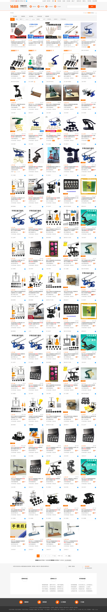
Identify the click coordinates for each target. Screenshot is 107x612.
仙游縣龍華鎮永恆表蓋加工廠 (55, 591)
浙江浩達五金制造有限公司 (68, 138)
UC (76, 609)
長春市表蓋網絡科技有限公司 (63, 584)
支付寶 (79, 609)
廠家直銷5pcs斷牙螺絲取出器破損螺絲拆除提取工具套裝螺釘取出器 (53, 42)
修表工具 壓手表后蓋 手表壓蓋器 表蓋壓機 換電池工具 (88, 136)
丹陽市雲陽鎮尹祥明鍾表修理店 (33, 138)
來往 (83, 609)
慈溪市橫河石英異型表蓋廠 (47, 586)
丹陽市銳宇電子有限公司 (15, 45)
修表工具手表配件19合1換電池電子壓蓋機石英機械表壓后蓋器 (88, 417)
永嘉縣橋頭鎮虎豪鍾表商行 (33, 76)
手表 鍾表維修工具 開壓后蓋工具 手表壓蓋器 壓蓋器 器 (18, 261)
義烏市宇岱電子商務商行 (85, 138)
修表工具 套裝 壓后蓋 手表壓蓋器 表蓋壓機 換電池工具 (88, 105)
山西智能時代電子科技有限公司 (77, 591)
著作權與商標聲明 (46, 607)
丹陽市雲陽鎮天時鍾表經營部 (68, 544)
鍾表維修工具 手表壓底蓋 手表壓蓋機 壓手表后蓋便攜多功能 (18, 74)
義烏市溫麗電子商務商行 (68, 76)
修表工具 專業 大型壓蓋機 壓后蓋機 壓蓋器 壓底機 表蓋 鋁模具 (53, 105)
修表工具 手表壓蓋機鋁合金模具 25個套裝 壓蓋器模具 (36, 261)
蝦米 (58, 609)
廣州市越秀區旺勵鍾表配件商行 (85, 201)
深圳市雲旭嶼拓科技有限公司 (15, 76)
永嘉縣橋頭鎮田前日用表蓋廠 (63, 591)
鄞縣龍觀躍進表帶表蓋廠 (54, 588)
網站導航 (76, 607)
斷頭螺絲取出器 (22, 46)
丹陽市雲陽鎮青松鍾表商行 (85, 76)
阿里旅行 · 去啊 (49, 609)
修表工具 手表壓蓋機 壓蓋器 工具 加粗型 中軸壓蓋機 (18, 479)
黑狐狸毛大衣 (88, 588)
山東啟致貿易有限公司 (83, 586)
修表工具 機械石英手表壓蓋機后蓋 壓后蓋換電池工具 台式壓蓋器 (71, 74)
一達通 (92, 609)
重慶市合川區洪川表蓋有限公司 (48, 591)
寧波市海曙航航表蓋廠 (46, 588)
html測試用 (88, 586)
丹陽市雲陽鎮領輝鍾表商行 (85, 450)
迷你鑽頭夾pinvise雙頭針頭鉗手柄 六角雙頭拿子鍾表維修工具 (71, 42)
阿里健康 (89, 609)
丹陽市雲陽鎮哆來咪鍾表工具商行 (33, 544)
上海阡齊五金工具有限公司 (33, 201)
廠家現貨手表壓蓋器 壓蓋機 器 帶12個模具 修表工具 (18, 136)
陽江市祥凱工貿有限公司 (50, 232)
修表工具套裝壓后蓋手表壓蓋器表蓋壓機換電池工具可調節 (18, 510)
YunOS (67, 609)
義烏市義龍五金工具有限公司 (85, 169)
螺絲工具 (48, 46)
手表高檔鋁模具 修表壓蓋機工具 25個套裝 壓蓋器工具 (71, 198)
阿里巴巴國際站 (18, 609)
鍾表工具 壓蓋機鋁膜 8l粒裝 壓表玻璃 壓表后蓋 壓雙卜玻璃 (53, 261)
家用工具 (12, 46)
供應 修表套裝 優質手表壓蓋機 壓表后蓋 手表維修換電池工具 (88, 42)
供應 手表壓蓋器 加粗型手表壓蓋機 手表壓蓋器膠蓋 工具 (88, 261)
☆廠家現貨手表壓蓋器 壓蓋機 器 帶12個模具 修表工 (71, 167)
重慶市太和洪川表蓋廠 (54, 584)
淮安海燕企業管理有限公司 (85, 232)
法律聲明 (52, 607)
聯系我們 (71, 607)
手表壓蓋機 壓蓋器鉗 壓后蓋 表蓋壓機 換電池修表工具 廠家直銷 (88, 198)
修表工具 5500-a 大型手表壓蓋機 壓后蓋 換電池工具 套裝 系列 (36, 105)
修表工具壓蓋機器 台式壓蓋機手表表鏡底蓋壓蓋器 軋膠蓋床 (53, 136)
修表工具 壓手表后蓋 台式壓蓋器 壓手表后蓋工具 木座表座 (71, 292)
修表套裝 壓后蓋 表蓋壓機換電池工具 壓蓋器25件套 (71, 261)
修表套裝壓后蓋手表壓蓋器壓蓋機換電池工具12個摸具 (36, 167)
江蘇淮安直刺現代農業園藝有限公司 (50, 76)
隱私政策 (61, 607)
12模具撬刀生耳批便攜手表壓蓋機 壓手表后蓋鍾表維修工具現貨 (36, 292)
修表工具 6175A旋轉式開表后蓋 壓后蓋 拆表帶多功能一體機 (18, 105)
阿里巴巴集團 (11, 609)
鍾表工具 (69, 46)
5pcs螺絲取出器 (57, 46)
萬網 (74, 609)
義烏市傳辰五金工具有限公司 (15, 232)
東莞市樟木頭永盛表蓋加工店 (55, 586)
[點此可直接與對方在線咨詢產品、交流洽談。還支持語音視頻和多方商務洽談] (95, 50)
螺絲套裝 (51, 46)
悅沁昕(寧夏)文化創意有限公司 (84, 584)
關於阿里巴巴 (66, 607)
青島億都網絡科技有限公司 (91, 591)
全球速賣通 (31, 609)
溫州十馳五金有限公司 (50, 138)
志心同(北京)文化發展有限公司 (84, 591)
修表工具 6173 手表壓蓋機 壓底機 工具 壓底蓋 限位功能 (36, 542)
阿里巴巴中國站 (25, 609)
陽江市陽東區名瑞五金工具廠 (68, 232)
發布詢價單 (87, 566)
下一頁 (53, 555)
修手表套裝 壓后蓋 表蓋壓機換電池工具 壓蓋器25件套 (53, 198)
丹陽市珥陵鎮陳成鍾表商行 (50, 107)
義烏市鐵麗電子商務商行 (33, 232)
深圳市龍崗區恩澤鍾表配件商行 (85, 45)
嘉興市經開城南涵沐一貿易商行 (50, 169)
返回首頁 (62, 560)
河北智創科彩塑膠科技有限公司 (77, 588)
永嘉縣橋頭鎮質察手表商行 (15, 169)
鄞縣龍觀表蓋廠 (45, 584)
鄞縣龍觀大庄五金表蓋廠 (62, 586)
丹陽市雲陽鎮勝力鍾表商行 (15, 107)
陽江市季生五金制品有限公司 (33, 107)
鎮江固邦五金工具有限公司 (33, 45)
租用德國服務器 (74, 584)
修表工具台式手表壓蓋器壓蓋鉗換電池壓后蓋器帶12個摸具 (88, 230)
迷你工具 (73, 46)
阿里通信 (71, 609)
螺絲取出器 (17, 46)
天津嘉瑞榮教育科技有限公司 (68, 169)
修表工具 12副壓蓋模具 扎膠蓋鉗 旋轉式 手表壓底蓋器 (71, 479)
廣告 (25, 43)
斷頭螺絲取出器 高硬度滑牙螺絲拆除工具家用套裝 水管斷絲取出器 (18, 42)
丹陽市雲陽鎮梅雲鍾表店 (50, 450)
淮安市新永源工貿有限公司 (33, 169)
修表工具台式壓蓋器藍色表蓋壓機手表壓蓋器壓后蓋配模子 (18, 542)
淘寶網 (35, 609)
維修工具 (65, 46)
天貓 (38, 609)
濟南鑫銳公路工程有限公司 (84, 588)
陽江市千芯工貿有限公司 (15, 201)
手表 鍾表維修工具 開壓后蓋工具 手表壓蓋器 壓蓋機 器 (18, 198)
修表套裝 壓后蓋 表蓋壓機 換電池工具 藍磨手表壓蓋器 (88, 167)
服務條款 (56, 607)
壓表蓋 (73, 566)
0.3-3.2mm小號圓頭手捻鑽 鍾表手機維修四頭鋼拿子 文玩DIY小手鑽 (36, 42)
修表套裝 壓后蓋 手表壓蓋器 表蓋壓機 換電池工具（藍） (35, 136)
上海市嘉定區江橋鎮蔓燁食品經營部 (93, 584)
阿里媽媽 (55, 609)
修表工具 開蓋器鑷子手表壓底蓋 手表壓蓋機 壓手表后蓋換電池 (53, 230)
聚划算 (41, 609)
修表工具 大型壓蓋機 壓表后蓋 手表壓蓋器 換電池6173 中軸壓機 (88, 74)
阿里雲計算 (62, 609)
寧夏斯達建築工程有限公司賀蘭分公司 (78, 586)
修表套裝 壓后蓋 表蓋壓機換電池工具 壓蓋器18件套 (35, 448)
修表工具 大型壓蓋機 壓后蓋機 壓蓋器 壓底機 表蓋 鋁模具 (71, 105)
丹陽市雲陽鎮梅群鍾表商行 (68, 481)
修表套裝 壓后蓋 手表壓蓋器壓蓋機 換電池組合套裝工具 (53, 74)
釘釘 (85, 609)
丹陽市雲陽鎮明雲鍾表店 (33, 481)
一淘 (45, 609)
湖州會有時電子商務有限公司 (85, 107)
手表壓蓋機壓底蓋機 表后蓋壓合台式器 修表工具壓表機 (53, 167)
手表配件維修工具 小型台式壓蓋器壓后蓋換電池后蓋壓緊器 (18, 167)
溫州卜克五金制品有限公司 (50, 201)
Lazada (96, 609)
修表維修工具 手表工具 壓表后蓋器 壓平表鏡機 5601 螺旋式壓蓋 (35, 74)
